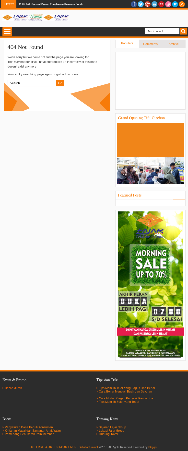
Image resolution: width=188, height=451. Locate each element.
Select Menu (7, 31)
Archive (174, 44)
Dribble (168, 4)
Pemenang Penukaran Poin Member (29, 434)
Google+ (148, 4)
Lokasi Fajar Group (111, 430)
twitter (141, 4)
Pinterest (161, 4)
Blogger (152, 447)
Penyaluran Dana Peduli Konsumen (29, 427)
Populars (127, 43)
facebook (134, 4)
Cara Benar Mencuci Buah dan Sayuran (125, 391)
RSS (182, 4)
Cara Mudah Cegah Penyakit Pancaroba (126, 398)
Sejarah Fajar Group (112, 427)
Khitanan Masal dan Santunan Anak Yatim (33, 430)
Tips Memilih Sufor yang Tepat (119, 402)
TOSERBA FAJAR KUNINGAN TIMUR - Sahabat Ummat (64, 447)
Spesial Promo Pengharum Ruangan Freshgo (58, 4)
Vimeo (175, 4)
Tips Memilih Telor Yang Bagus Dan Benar (127, 388)
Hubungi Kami (108, 434)
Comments (150, 44)
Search (183, 31)
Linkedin (154, 4)
